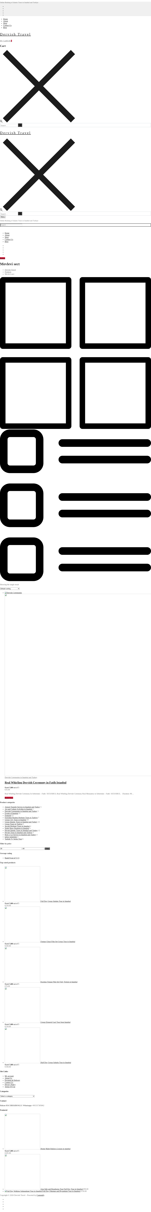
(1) (12, 858)
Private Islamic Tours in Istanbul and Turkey (21, 830)
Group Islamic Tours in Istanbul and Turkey (21, 822)
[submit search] (20, 125)
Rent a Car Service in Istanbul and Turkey (20, 835)
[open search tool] (37, 122)
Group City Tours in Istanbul (15, 820)
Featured (8, 816)
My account (9, 1076)
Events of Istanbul (11, 813)
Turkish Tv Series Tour (13, 839)
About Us (8, 1078)
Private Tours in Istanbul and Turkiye (18, 833)
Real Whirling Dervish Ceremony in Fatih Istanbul (35, 782)
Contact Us (9, 1082)
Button (2, 258)
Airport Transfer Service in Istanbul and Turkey (22, 807)
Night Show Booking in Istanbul (17, 828)
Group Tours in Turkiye (13, 824)
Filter (47, 849)
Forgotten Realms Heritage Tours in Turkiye (21, 818)
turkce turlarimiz (11, 837)
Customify (40, 1195)
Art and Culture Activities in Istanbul (18, 809)
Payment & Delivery (12, 1080)
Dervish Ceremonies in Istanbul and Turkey (21, 777)
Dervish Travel (15, 34)
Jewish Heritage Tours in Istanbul (17, 826)
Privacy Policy (10, 1085)
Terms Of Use (10, 1087)
